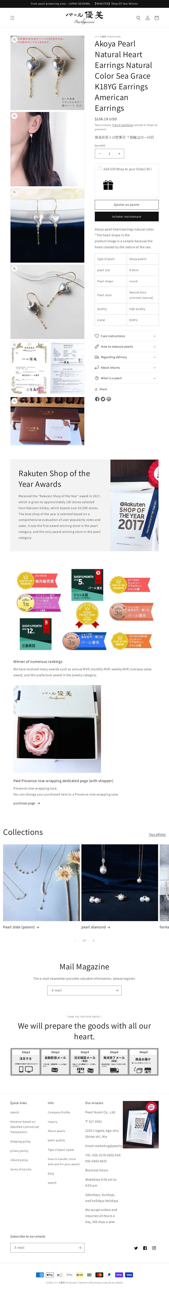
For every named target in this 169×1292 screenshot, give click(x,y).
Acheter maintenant (126, 216)
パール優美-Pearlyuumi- (66, 1282)
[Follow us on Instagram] (108, 399)
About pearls (56, 1131)
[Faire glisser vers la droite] (93, 940)
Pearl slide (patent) (19, 927)
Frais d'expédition (123, 124)
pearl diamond (93, 927)
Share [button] (103, 389)
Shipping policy (20, 1141)
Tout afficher (157, 834)
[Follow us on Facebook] (97, 399)
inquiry (52, 1121)
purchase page (24, 803)
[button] (12, 17)
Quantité (100, 145)
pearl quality (56, 1140)
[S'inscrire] (116, 990)
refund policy (19, 1160)
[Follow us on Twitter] (103, 399)
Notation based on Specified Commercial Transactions (24, 1127)
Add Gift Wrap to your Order (127, 169)
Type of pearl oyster (61, 1150)
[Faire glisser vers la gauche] (75, 940)
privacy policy (19, 1151)
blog (51, 1173)
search (14, 1112)
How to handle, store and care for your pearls (64, 1161)
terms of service (21, 1169)
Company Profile (59, 1112)
